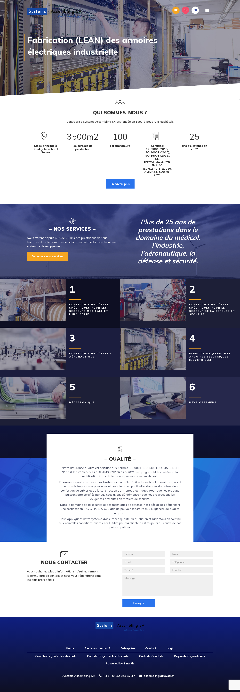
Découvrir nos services (47, 256)
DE (176, 10)
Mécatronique (82, 402)
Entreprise (128, 648)
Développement (203, 402)
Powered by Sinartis (120, 663)
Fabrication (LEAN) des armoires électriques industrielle (210, 356)
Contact (150, 648)
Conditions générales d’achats (56, 656)
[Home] (55, 12)
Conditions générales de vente (108, 656)
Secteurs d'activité (97, 648)
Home (70, 648)
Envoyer (138, 603)
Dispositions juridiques (189, 656)
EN (186, 10)
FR (195, 10)
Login (170, 648)
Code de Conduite (151, 656)
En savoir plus (120, 184)
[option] (120, 50)
